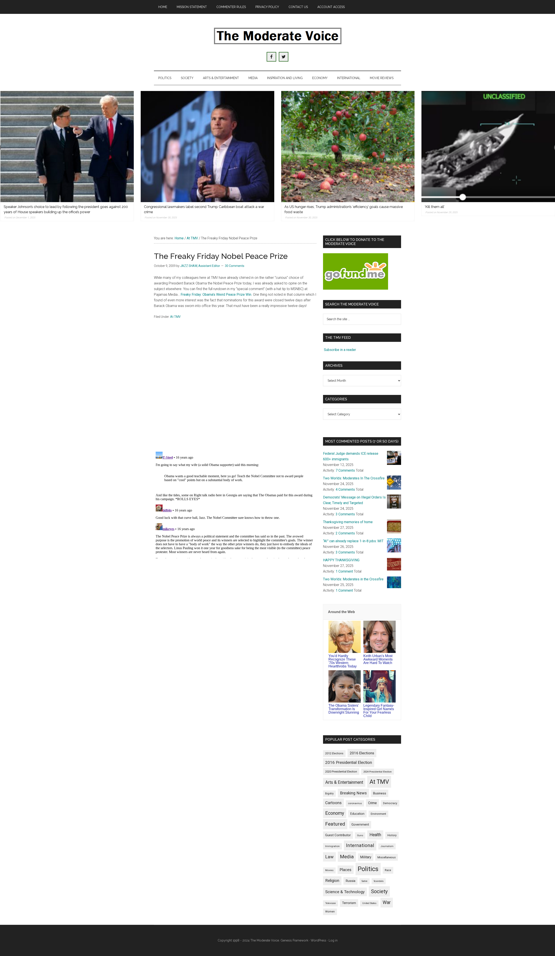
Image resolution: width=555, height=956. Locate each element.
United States (369, 903)
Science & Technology (345, 891)
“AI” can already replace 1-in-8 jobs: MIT (353, 541)
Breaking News (353, 793)
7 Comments (345, 470)
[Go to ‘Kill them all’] (488, 146)
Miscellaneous (386, 857)
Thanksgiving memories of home (348, 522)
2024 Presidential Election (377, 771)
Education (357, 813)
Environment (378, 813)
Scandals (379, 881)
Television (330, 903)
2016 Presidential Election (348, 762)
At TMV (175, 316)
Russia (350, 881)
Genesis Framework (294, 940)
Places (345, 869)
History (392, 835)
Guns (360, 835)
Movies (329, 870)
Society (379, 891)
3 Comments (345, 514)
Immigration (332, 846)
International (360, 845)
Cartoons (333, 802)
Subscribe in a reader (340, 350)
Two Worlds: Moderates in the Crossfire (353, 579)
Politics (368, 869)
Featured (335, 824)
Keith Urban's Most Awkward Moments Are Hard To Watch (378, 659)
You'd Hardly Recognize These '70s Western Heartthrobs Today (342, 661)
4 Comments (345, 489)
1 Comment (344, 571)
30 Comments (234, 266)
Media (347, 857)
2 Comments (345, 533)
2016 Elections (362, 753)
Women (330, 911)
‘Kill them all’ (434, 207)
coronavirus (355, 803)
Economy (334, 813)
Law (329, 856)
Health (375, 834)
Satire (364, 881)
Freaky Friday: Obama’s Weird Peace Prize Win (216, 294)
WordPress (318, 940)
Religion (332, 880)
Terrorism (349, 903)
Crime (372, 803)
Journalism (386, 846)
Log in (333, 940)
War (387, 902)
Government (360, 824)
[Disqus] (235, 391)
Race (388, 870)
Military (365, 857)
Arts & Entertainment (344, 782)
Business (379, 793)
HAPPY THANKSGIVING (341, 560)
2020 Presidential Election (341, 771)
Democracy (390, 803)
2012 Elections (334, 753)
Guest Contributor (338, 835)
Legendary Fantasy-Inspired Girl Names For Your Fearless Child (378, 711)
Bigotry (329, 793)
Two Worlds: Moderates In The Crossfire (354, 478)
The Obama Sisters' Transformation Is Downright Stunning (343, 709)
